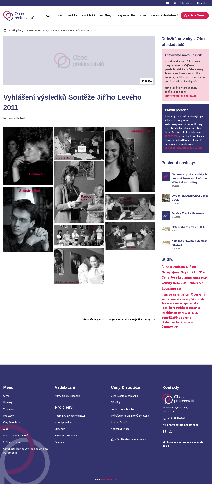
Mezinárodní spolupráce (176, 294)
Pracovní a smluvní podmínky (180, 303)
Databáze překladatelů (164, 15)
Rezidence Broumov (66, 435)
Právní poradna (63, 422)
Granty (167, 282)
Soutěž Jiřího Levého (176, 318)
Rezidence (169, 312)
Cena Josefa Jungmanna (181, 277)
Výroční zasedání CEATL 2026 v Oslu (190, 197)
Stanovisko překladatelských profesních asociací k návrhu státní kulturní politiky (189, 178)
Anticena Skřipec (184, 267)
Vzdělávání (88, 15)
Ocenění (198, 294)
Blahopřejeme (170, 272)
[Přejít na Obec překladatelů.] (5, 30)
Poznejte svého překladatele (187, 299)
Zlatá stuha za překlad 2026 (188, 227)
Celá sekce (60, 442)
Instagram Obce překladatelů (175, 3)
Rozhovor (184, 313)
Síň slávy (115, 402)
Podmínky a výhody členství (70, 415)
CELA (202, 272)
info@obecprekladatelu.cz (196, 3)
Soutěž (195, 313)
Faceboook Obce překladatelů (168, 3)
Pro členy (105, 15)
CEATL (192, 272)
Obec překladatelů (108, 479)
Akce (143, 15)
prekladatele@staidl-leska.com (184, 147)
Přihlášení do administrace (130, 439)
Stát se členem (196, 15)
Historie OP (179, 283)
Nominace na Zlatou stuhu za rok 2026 (189, 242)
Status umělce (171, 322)
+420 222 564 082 (175, 418)
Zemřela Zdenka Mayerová (188, 213)
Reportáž (194, 307)
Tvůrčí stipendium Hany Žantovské (130, 415)
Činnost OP (170, 327)
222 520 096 (171, 136)
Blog (183, 272)
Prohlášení (168, 308)
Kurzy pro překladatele (67, 395)
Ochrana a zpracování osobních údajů (182, 443)
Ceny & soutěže (125, 15)
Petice (165, 299)
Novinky (72, 15)
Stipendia (60, 428)
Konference (195, 283)
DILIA (204, 277)
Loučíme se (171, 288)
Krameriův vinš (119, 422)
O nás (59, 15)
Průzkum (182, 308)
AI (163, 266)
